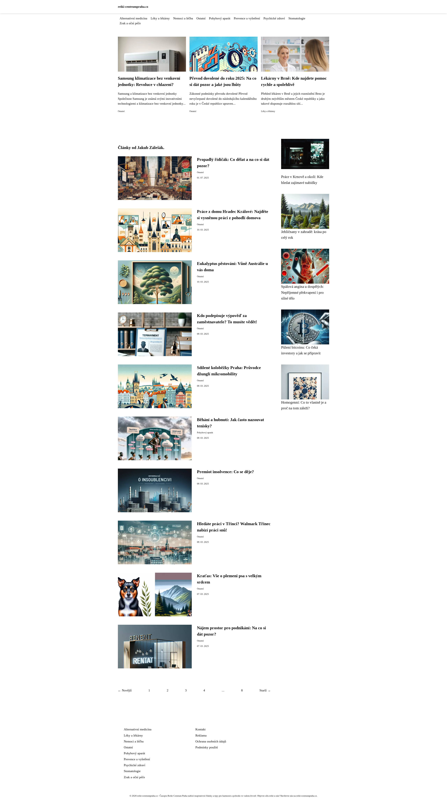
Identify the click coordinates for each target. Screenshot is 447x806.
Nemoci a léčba (183, 18)
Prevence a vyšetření (247, 18)
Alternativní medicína (133, 18)
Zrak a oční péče (130, 23)
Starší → (265, 690)
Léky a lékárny (160, 18)
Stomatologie (296, 18)
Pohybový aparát (219, 18)
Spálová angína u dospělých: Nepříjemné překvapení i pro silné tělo (302, 292)
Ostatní (201, 18)
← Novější (125, 690)
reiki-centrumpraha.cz (133, 6)
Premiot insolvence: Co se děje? (225, 471)
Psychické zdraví (274, 18)
